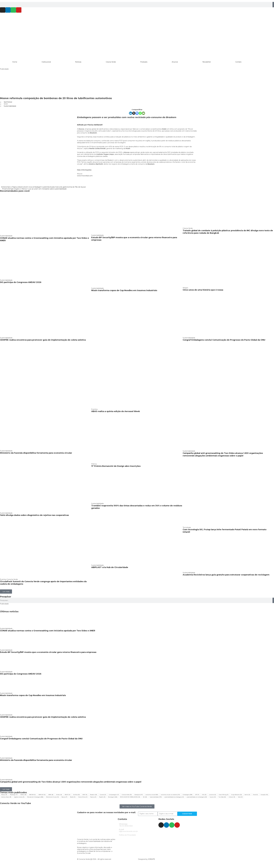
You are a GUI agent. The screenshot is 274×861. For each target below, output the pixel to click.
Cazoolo (103, 794)
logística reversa (19, 797)
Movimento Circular (52, 797)
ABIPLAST (41, 794)
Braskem (93, 794)
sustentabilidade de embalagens (174, 797)
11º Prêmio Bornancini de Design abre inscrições (116, 466)
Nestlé (72, 797)
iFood (255, 794)
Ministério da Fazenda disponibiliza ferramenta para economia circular (36, 453)
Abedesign (14, 794)
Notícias (78, 62)
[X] (133, 113)
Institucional (46, 62)
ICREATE (151, 859)
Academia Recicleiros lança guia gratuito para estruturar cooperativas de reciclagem (226, 575)
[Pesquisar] (273, 4)
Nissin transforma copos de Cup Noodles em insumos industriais (124, 290)
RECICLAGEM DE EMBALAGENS (130, 797)
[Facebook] (137, 113)
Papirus (93, 797)
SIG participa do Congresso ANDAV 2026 (20, 282)
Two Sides (222, 797)
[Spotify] (13, 10)
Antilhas (76, 794)
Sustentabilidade (10, 106)
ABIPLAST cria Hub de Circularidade (109, 567)
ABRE (50, 794)
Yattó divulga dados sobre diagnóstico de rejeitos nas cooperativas (34, 515)
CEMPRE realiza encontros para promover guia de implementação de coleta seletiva (43, 340)
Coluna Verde (111, 62)
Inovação (264, 794)
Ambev (59, 794)
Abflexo (23, 794)
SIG (145, 797)
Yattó (240, 797)
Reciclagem (112, 797)
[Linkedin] (8, 10)
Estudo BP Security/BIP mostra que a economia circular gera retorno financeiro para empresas (48, 652)
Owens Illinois (82, 797)
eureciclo (212, 794)
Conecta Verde (127, 794)
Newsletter (207, 62)
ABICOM (32, 794)
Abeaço (4, 794)
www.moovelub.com (85, 176)
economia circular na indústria (170, 794)
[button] (6, 591)
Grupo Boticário (236, 794)
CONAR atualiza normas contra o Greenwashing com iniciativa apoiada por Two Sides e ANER (47, 630)
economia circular (152, 794)
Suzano (213, 797)
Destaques (138, 794)
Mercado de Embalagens (35, 797)
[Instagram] (2, 10)
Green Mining (223, 794)
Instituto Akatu (6, 797)
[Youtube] (18, 10)
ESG (204, 794)
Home (14, 62)
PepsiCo (102, 797)
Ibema (247, 794)
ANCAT (67, 794)
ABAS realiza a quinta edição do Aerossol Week (115, 411)
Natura (64, 797)
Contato (238, 62)
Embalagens (187, 794)
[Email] (143, 113)
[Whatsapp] (140, 113)
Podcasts (143, 62)
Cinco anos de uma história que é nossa (203, 290)
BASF (85, 794)
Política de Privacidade (127, 835)
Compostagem (114, 794)
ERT (197, 794)
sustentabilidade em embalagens (197, 797)
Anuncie (175, 62)
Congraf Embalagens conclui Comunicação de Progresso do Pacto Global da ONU (224, 340)
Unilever (232, 797)
